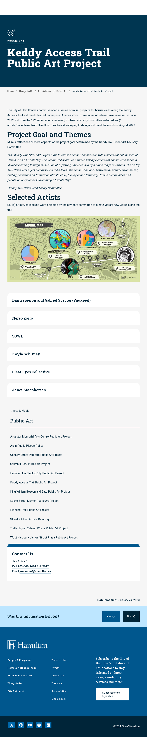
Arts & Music (45, 91)
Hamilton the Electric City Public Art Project (37, 473)
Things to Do (15, 683)
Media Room (59, 699)
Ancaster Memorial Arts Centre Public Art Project (40, 436)
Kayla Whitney (26, 354)
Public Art (61, 91)
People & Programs (19, 660)
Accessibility (59, 691)
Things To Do (26, 91)
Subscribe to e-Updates (111, 694)
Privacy (55, 668)
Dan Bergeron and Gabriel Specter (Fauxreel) (51, 300)
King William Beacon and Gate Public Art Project (40, 491)
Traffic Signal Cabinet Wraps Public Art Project (39, 528)
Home (10, 91)
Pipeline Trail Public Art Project (29, 510)
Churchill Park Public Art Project (30, 464)
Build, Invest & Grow (20, 675)
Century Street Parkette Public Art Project (36, 455)
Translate (57, 683)
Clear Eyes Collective (31, 372)
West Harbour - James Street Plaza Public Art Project (43, 537)
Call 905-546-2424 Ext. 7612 (30, 566)
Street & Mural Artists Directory (29, 519)
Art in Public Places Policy (26, 445)
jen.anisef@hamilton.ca (35, 571)
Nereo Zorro (22, 318)
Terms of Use (59, 660)
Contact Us (58, 675)
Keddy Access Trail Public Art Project (33, 482)
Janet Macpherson (29, 390)
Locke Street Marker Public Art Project (34, 500)
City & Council (16, 691)
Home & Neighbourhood (22, 668)
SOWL (17, 336)
